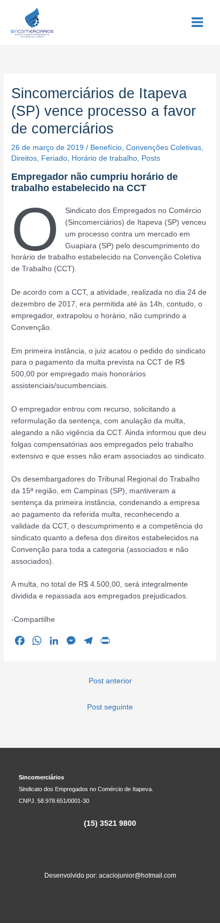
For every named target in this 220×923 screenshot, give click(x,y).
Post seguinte (110, 707)
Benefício (106, 148)
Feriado (54, 158)
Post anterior (110, 681)
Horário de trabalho (104, 158)
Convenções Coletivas (163, 148)
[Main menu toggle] (197, 22)
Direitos (24, 158)
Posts (151, 158)
